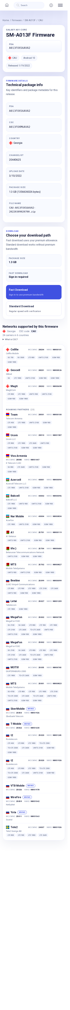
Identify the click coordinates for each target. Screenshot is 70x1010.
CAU (40, 20)
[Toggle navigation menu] (60, 5)
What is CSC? (11, 339)
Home (6, 20)
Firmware (17, 20)
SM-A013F (30, 20)
